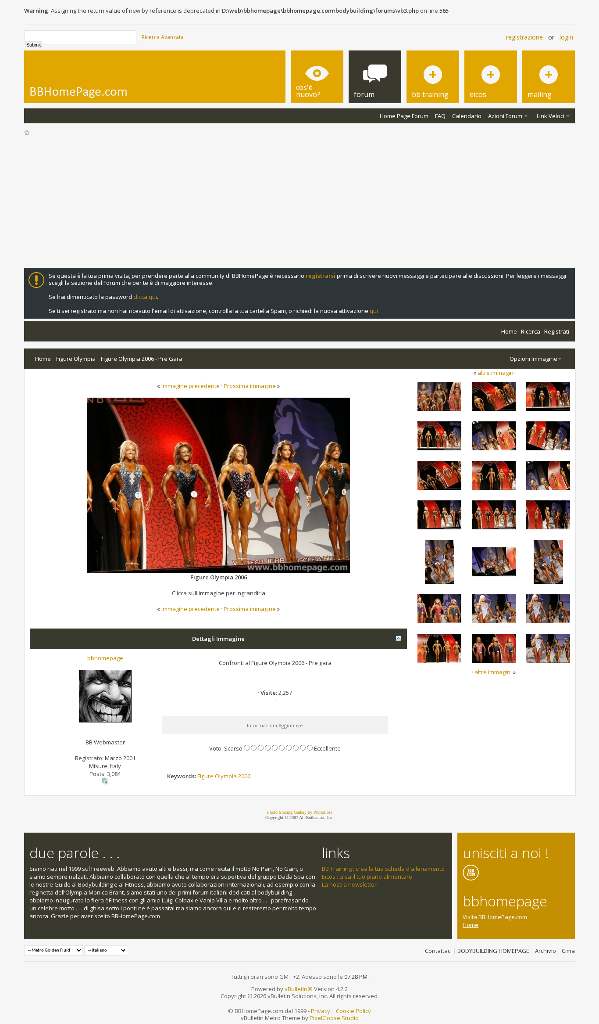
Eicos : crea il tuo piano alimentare (367, 876)
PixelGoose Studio (334, 1018)
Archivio (545, 951)
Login (566, 37)
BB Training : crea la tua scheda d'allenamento (383, 869)
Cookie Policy (353, 1011)
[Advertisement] (299, 201)
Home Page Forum (404, 116)
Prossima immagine (250, 386)
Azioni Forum (505, 116)
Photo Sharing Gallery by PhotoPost (299, 812)
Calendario (466, 116)
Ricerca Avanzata (163, 37)
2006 (244, 776)
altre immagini (496, 373)
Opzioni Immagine (533, 359)
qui (374, 311)
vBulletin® (299, 989)
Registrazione (524, 37)
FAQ (440, 116)
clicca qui (145, 297)
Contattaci (438, 951)
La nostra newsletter (349, 884)
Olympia (226, 776)
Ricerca (530, 331)
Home (509, 331)
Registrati (556, 331)
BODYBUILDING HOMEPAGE (493, 951)
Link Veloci (550, 116)
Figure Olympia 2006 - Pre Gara (141, 359)
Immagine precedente (190, 386)
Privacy (320, 1011)
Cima (568, 951)
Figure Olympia (76, 359)
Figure (205, 776)
